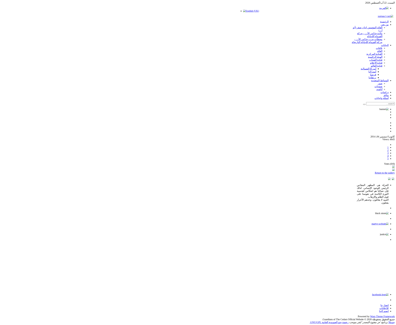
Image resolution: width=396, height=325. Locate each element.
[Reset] (364, 104)
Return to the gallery (385, 172)
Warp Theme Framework (382, 316)
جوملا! (391, 322)
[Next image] (389, 179)
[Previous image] (393, 179)
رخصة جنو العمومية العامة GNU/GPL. (329, 322)
